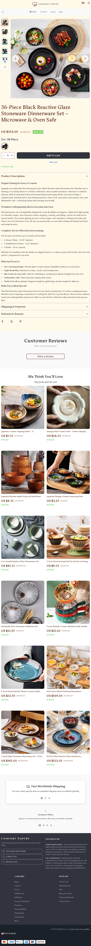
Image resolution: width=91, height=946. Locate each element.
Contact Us (63, 882)
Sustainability (20, 909)
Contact (53, 12)
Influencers (19, 894)
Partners (18, 905)
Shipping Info (65, 886)
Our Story (43, 12)
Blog (60, 12)
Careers (18, 886)
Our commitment (53, 858)
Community (19, 917)
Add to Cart (53, 155)
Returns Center (65, 894)
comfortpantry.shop (54, 844)
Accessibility (85, 929)
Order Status (64, 901)
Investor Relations (22, 901)
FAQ (60, 890)
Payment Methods (66, 897)
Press (17, 890)
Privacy (77, 929)
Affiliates (18, 897)
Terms (72, 929)
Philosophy (19, 913)
